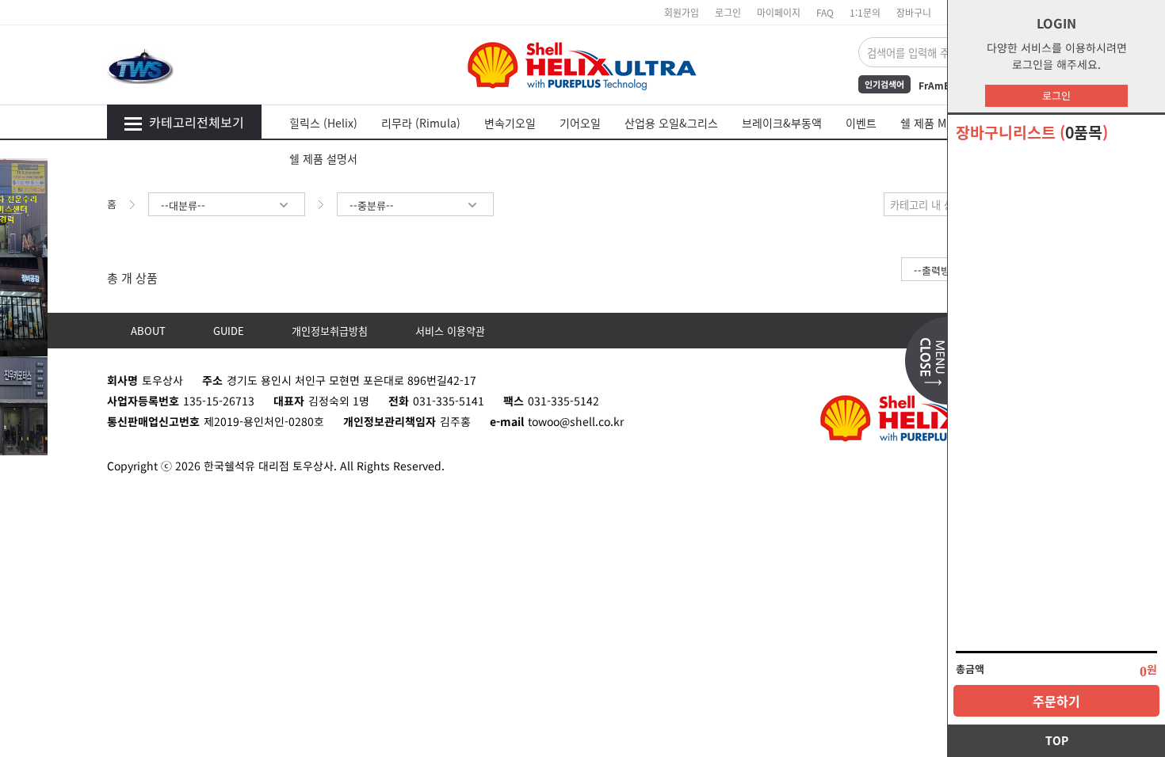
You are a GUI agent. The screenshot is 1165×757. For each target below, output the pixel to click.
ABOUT (148, 330)
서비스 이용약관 (450, 330)
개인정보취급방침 (330, 330)
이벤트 (861, 123)
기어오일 (580, 123)
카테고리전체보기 (196, 121)
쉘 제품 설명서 (323, 158)
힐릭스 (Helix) (323, 123)
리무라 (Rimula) (420, 123)
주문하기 (1056, 700)
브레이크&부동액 (782, 123)
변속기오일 (510, 123)
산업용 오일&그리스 (671, 123)
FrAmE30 (940, 85)
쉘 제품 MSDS (933, 123)
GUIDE (228, 330)
